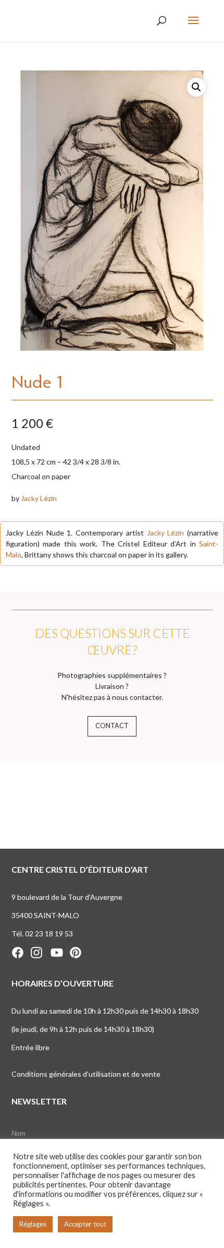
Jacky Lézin (39, 498)
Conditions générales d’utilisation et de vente (85, 1073)
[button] (196, 87)
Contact (112, 726)
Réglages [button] (32, 1224)
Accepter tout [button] (85, 1224)
